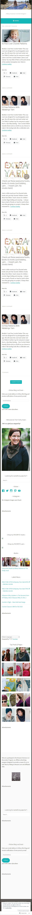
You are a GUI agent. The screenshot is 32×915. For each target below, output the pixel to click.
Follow (6, 406)
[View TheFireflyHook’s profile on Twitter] (7, 490)
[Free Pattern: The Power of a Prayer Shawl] (23, 685)
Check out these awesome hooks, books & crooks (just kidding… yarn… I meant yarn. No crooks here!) (16, 185)
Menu (17, 21)
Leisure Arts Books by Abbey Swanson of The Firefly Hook (15, 569)
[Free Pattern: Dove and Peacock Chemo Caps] (9, 700)
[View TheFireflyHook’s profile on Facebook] (3, 490)
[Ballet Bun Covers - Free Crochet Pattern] (23, 670)
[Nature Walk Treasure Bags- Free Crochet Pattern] (9, 670)
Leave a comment (7, 88)
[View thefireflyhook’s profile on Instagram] (11, 490)
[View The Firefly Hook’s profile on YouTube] (19, 490)
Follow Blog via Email (16, 390)
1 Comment (5, 372)
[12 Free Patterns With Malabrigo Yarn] (23, 715)
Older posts (16, 382)
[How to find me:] (23, 654)
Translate (15, 639)
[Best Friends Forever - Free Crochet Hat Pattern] (9, 654)
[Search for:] (16, 480)
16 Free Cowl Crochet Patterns (14, 44)
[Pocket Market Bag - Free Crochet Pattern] (9, 685)
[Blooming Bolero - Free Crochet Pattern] (23, 700)
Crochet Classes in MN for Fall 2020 (12, 606)
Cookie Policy (8, 908)
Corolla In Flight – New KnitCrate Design (13, 602)
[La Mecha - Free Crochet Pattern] (9, 715)
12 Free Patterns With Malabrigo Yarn (10, 108)
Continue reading (7, 64)
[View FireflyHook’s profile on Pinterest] (15, 490)
